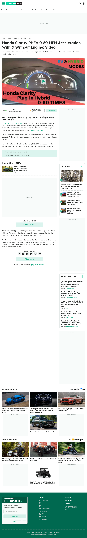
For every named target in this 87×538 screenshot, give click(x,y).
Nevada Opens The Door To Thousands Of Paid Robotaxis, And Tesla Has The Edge (71, 322)
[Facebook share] (19, 254)
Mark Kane (14, 110)
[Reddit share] (35, 254)
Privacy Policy (18, 520)
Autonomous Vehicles (72, 326)
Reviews (8, 10)
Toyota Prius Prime (37, 130)
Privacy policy (30, 532)
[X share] (23, 254)
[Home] (14, 3)
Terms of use (56, 532)
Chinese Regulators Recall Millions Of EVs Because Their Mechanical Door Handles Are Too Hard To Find (72, 303)
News (3, 10)
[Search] (80, 3)
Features (15, 10)
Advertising (68, 500)
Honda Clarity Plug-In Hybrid (12, 123)
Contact (67, 503)
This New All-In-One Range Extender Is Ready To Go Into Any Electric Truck (70, 293)
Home (3, 38)
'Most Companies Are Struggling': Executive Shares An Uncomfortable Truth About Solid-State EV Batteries (71, 283)
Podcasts (30, 10)
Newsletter (44, 10)
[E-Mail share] (40, 254)
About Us (68, 497)
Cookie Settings (48, 532)
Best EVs (52, 10)
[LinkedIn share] (27, 254)
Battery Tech (70, 288)
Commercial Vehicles (72, 297)
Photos (37, 10)
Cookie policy (38, 532)
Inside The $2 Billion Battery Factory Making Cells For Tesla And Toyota (71, 313)
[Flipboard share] (31, 254)
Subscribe (15, 516)
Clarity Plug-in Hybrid (20, 38)
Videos (23, 10)
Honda (9, 38)
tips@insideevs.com (37, 265)
